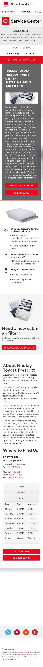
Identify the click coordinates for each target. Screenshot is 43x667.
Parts (21, 498)
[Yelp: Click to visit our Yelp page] (35, 632)
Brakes (27, 47)
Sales (21, 486)
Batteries (30, 53)
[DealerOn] (8, 649)
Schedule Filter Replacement (19, 347)
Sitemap (26, 652)
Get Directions (21, 551)
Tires (15, 47)
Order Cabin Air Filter (21, 185)
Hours (24, 654)
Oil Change (13, 53)
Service (21, 492)
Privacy (32, 652)
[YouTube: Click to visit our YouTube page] (17, 632)
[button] (9, 12)
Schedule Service (21, 557)
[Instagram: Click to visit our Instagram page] (26, 632)
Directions (26, 12)
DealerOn (19, 652)
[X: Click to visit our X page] (8, 632)
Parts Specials (21, 192)
